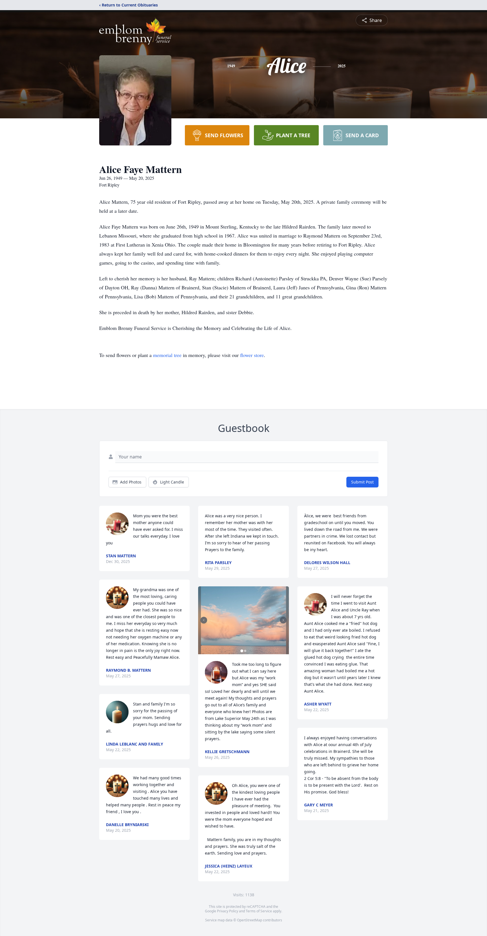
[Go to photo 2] (245, 651)
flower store (252, 355)
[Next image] (283, 620)
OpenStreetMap (249, 920)
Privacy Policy (227, 911)
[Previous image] (203, 620)
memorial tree (167, 355)
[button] (243, 620)
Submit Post (362, 482)
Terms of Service (259, 911)
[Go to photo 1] (241, 650)
